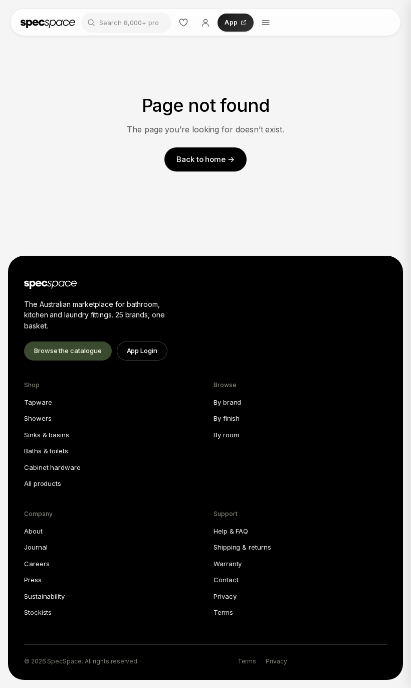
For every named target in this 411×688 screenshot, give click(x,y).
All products (42, 483)
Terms (223, 612)
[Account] (205, 23)
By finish (227, 418)
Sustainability (44, 596)
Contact (226, 580)
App (231, 22)
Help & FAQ (231, 531)
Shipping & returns (242, 547)
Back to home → (205, 159)
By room (226, 435)
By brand (227, 402)
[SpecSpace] (48, 22)
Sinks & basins (46, 435)
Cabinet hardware (52, 467)
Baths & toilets (46, 451)
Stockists (38, 612)
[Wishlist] (183, 23)
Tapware (38, 402)
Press (33, 580)
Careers (36, 564)
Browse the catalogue (68, 351)
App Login (142, 351)
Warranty (228, 564)
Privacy (225, 596)
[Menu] (266, 23)
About (33, 531)
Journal (35, 547)
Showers (37, 418)
